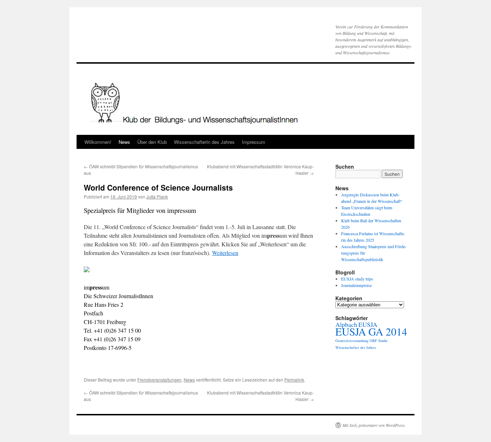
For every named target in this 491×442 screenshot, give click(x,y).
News (124, 141)
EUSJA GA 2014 (371, 331)
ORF (373, 340)
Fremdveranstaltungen (159, 380)
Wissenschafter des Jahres (355, 347)
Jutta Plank (157, 196)
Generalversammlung (351, 340)
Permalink (294, 380)
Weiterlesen (225, 252)
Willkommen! (97, 141)
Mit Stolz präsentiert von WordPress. (374, 425)
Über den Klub (152, 141)
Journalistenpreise (356, 285)
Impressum (253, 141)
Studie (383, 340)
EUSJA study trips (357, 279)
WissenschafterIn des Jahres (204, 141)
